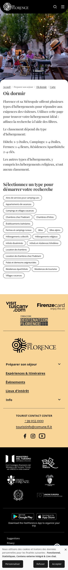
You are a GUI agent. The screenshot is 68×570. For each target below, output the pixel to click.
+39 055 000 (34, 420)
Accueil (6, 86)
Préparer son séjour (21, 364)
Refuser (41, 563)
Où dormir (41, 86)
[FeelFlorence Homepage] (15, 6)
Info (9, 400)
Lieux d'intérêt (17, 391)
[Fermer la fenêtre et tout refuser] (65, 548)
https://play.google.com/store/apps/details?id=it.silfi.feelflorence (23, 516)
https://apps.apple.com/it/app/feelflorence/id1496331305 (46, 516)
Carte (53, 86)
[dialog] (34, 558)
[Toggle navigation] (63, 7)
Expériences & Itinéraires (25, 373)
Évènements (15, 382)
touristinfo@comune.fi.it (34, 427)
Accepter (57, 563)
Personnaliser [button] (12, 563)
